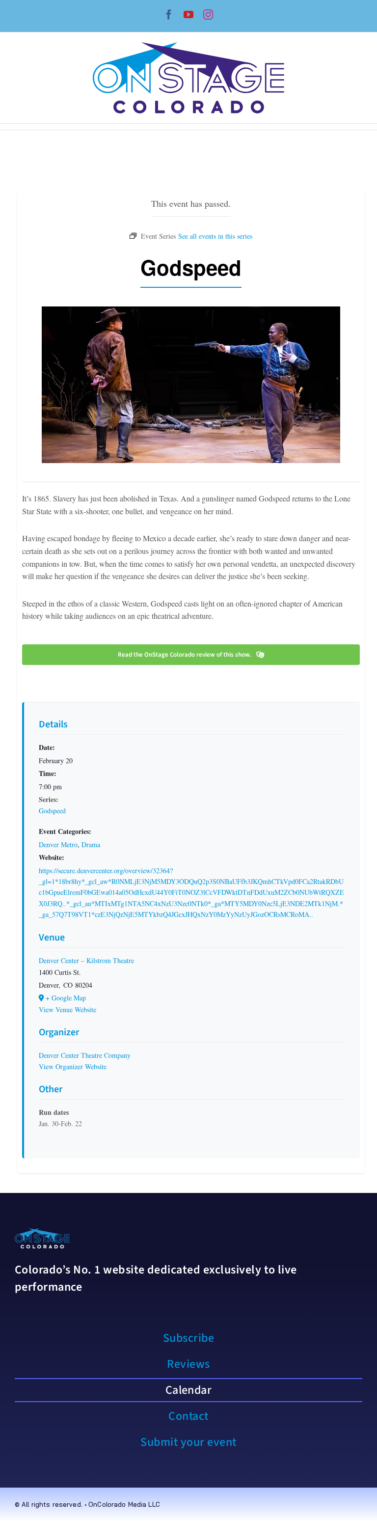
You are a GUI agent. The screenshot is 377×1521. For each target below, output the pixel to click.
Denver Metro (58, 844)
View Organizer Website (73, 1066)
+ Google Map (66, 997)
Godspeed (52, 810)
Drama (90, 844)
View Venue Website (67, 1009)
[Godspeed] (215, 235)
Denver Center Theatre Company (85, 1055)
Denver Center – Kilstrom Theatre (86, 960)
